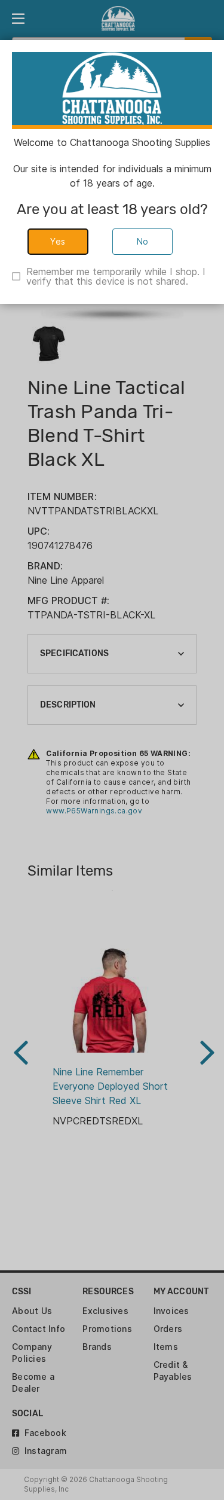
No (143, 241)
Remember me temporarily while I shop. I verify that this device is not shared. (115, 276)
